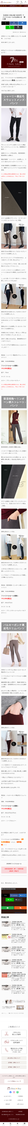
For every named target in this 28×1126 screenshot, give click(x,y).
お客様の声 (20, 1100)
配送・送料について (15, 1062)
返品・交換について (15, 1067)
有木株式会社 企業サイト (7, 1111)
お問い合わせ (20, 1104)
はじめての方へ (8, 1096)
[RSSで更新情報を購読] (20, 907)
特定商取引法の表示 (20, 1114)
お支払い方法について (14, 1058)
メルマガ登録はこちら (13, 1081)
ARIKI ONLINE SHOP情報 (9, 889)
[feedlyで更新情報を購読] (7, 907)
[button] (18, 27)
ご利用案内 (20, 1096)
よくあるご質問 (8, 1100)
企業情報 (20, 1111)
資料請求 (8, 1104)
